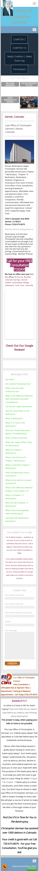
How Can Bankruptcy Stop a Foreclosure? (17, 474)
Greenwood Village (20, 282)
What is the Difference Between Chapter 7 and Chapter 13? (19, 489)
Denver (24, 279)
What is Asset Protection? (16, 438)
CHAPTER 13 (19, 48)
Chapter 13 (11, 782)
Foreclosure (19, 69)
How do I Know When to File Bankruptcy (17, 412)
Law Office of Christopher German (19, 16)
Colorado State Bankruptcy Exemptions (17, 519)
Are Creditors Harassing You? (17, 384)
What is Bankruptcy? (14, 418)
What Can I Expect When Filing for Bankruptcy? (18, 444)
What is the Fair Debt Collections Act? (14, 390)
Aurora (20, 277)
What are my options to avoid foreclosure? (18, 481)
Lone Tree (19, 285)
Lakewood (9, 285)
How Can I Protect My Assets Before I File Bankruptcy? (17, 432)
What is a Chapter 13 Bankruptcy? (14, 497)
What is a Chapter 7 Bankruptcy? (13, 451)
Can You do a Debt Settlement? (18, 406)
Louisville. (29, 285)
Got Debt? (9, 379)
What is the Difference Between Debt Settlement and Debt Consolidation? (19, 399)
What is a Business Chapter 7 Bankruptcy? (17, 466)
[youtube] (16, 363)
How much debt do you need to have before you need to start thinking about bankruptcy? (19, 713)
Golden (8, 282)
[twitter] (9, 363)
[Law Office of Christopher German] (8, 8)
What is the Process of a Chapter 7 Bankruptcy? (15, 459)
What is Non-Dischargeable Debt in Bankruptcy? (17, 512)
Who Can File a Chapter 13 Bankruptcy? (16, 504)
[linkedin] (19, 363)
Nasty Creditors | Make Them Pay (19, 58)
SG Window (31, 869)
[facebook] (6, 363)
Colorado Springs (12, 279)
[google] (12, 363)
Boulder (27, 277)
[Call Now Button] (5, 867)
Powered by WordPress (21, 866)
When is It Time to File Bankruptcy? (15, 424)
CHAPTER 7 (19, 39)
